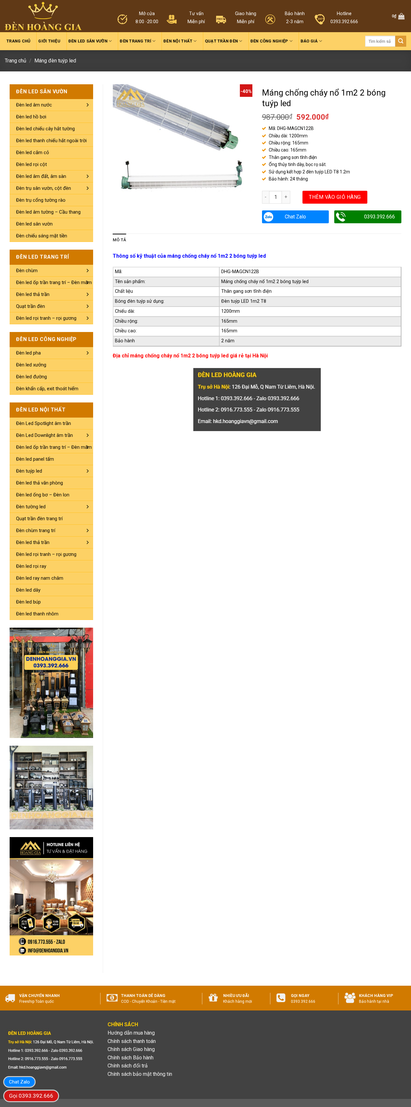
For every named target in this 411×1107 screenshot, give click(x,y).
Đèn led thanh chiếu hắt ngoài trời (51, 140)
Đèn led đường (31, 377)
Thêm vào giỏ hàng (335, 197)
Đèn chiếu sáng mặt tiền (41, 236)
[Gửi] (400, 41)
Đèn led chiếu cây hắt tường (45, 129)
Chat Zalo (295, 217)
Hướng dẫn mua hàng (131, 1033)
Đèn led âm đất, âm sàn (41, 176)
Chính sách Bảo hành (130, 1058)
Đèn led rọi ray (31, 566)
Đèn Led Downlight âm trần (44, 435)
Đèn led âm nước (34, 105)
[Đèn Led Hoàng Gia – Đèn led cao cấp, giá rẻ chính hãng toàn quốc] (43, 16)
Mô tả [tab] (119, 239)
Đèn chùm (27, 270)
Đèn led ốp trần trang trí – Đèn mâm (54, 282)
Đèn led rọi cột (31, 164)
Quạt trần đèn (221, 41)
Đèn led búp (28, 602)
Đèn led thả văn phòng (39, 483)
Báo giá (309, 41)
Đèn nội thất (177, 41)
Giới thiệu (49, 41)
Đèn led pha (28, 353)
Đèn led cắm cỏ (32, 152)
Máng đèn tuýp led (55, 61)
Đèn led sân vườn (88, 41)
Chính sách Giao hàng (131, 1049)
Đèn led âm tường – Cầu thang (48, 212)
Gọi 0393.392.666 (31, 1096)
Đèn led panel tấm (35, 459)
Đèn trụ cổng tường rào (41, 200)
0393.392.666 (379, 217)
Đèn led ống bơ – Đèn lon (42, 495)
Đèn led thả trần (32, 294)
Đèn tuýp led (29, 471)
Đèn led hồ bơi (31, 117)
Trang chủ (18, 41)
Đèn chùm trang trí (35, 530)
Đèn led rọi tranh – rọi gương (46, 318)
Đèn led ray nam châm (39, 578)
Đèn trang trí (135, 41)
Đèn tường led (31, 507)
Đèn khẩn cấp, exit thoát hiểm (47, 389)
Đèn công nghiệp (269, 41)
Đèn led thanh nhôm (37, 614)
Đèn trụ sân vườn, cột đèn (43, 188)
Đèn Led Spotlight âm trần (43, 423)
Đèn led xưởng (31, 365)
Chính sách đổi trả (128, 1066)
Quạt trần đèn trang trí (39, 518)
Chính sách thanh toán (132, 1041)
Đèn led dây (28, 590)
